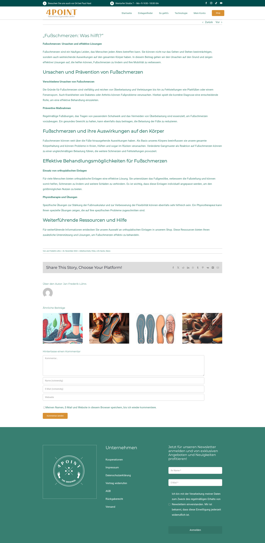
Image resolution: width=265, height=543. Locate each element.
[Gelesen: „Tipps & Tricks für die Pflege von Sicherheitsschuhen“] (202, 328)
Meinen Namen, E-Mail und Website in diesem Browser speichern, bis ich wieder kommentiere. (101, 407)
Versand (110, 506)
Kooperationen (114, 459)
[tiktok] (216, 3)
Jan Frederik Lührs (53, 251)
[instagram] (211, 3)
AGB (108, 491)
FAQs (94, 251)
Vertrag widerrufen (116, 483)
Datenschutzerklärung (118, 475)
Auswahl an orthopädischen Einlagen (130, 229)
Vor (218, 22)
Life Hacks (100, 251)
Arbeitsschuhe (85, 251)
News (108, 251)
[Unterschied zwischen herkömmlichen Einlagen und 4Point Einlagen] (156, 328)
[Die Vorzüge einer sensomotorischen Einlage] (63, 328)
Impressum (112, 467)
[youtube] (221, 3)
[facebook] (206, 3)
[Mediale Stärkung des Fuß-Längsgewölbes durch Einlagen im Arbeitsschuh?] (109, 328)
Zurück (209, 22)
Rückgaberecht (114, 498)
